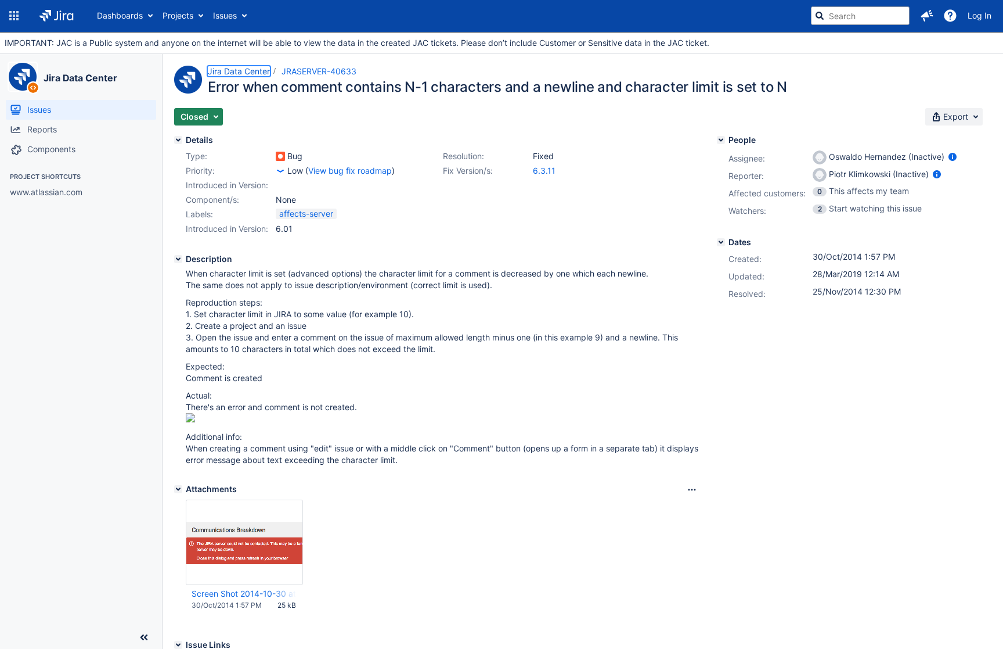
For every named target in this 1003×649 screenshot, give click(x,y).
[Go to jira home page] (57, 15)
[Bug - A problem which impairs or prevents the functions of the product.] (280, 156)
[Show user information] (952, 157)
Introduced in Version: (227, 229)
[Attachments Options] (691, 490)
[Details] (178, 140)
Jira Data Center (80, 78)
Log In (979, 15)
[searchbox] (860, 15)
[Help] (950, 15)
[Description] (178, 259)
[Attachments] (178, 489)
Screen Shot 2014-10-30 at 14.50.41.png (244, 593)
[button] (14, 15)
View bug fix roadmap (350, 170)
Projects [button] (178, 15)
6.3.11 (544, 170)
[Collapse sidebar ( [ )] (144, 637)
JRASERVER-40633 (319, 71)
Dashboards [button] (120, 15)
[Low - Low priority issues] (280, 170)
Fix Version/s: (468, 170)
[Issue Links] (178, 645)
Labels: (199, 214)
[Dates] (721, 242)
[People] (721, 140)
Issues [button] (225, 15)
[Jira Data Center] (23, 77)
